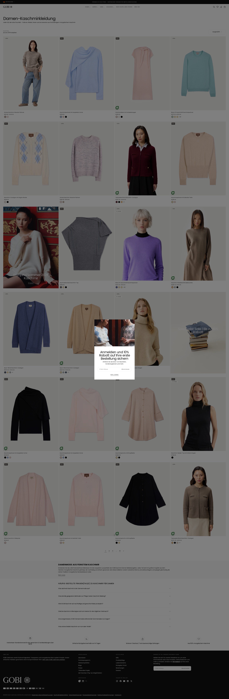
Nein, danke (115, 374)
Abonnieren (126, 369)
